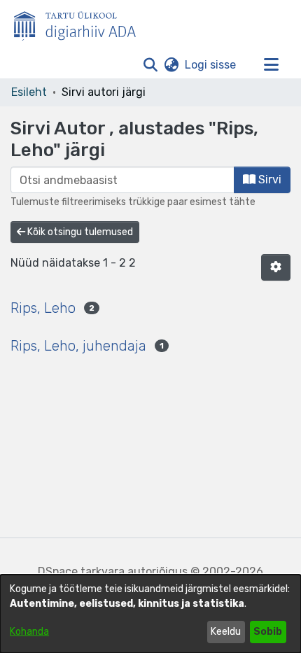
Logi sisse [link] (211, 64)
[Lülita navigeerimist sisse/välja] (270, 65)
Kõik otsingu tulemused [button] (79, 232)
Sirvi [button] (268, 179)
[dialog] (150, 614)
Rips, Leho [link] (43, 308)
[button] (150, 65)
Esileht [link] (29, 92)
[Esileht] (80, 23)
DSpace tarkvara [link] (81, 571)
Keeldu (226, 632)
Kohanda (29, 632)
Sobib (267, 632)
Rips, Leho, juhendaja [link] (78, 345)
